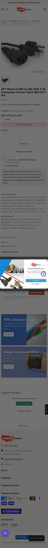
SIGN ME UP (36, 280)
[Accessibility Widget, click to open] (43, 274)
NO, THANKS (36, 284)
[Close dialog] (46, 261)
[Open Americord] (5, 533)
